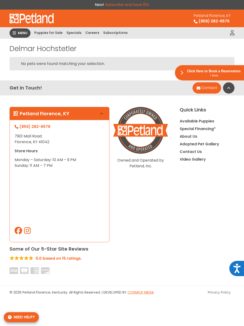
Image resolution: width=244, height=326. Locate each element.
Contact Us (191, 151)
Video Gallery (193, 159)
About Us (188, 136)
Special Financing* (198, 128)
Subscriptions (115, 32)
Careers (92, 32)
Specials (73, 32)
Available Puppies (197, 121)
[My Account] (232, 33)
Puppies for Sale (48, 32)
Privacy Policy (219, 292)
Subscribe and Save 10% (127, 4)
